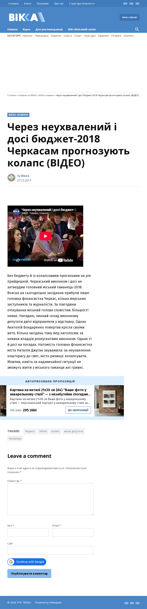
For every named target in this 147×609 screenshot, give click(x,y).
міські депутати (73, 431)
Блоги (27, 3)
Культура (90, 35)
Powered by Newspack (48, 602)
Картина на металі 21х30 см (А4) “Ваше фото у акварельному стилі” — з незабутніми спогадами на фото (50, 392)
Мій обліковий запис (82, 29)
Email (56, 525)
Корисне (56, 35)
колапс (55, 431)
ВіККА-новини (46, 95)
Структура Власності (81, 3)
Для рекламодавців (49, 29)
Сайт (10, 543)
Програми (43, 3)
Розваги (116, 35)
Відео (26, 29)
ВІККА (43, 431)
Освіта (68, 35)
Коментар (14, 481)
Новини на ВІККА (27, 95)
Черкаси (27, 35)
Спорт (78, 35)
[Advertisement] (73, 64)
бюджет (30, 431)
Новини (12, 29)
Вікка (25, 176)
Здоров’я (103, 35)
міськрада (15, 438)
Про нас (59, 3)
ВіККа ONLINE (129, 17)
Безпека (129, 35)
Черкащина (41, 35)
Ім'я (10, 525)
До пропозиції (78, 410)
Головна (13, 3)
